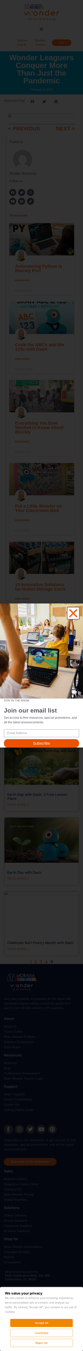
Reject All (41, 1342)
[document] (41, 675)
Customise (41, 1332)
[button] (73, 613)
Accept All (41, 1322)
